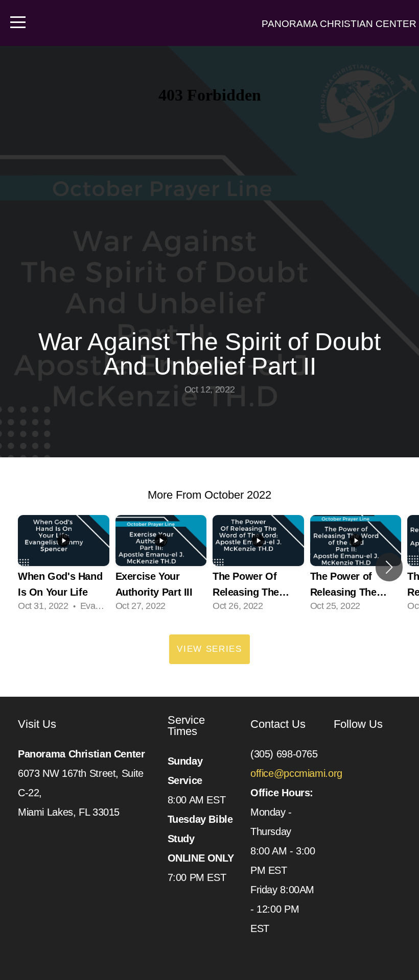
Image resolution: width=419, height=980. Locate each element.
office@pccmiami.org (297, 773)
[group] (63, 567)
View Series (209, 649)
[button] (389, 567)
